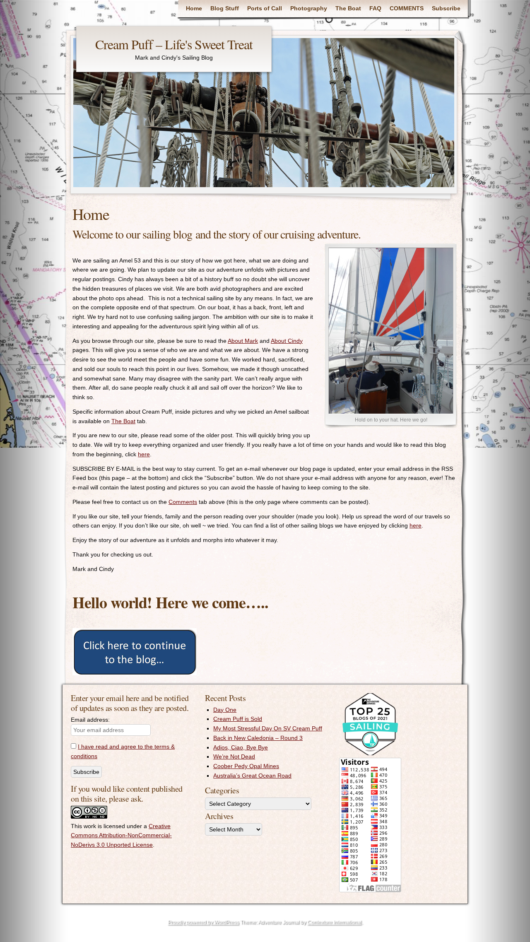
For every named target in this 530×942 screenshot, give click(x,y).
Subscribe (446, 8)
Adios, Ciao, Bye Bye (240, 747)
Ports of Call (264, 8)
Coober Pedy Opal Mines (246, 766)
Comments (183, 502)
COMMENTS (407, 8)
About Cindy (287, 340)
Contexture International (334, 922)
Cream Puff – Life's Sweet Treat (174, 44)
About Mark (243, 340)
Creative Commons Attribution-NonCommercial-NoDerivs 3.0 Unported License (121, 835)
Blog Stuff (224, 8)
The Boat (348, 8)
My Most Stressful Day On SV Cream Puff (267, 728)
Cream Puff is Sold (237, 719)
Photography (308, 8)
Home (194, 8)
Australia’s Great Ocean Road (252, 775)
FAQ (375, 8)
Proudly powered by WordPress (203, 922)
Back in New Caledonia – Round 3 (258, 738)
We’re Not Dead (234, 756)
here (144, 454)
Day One (224, 709)
